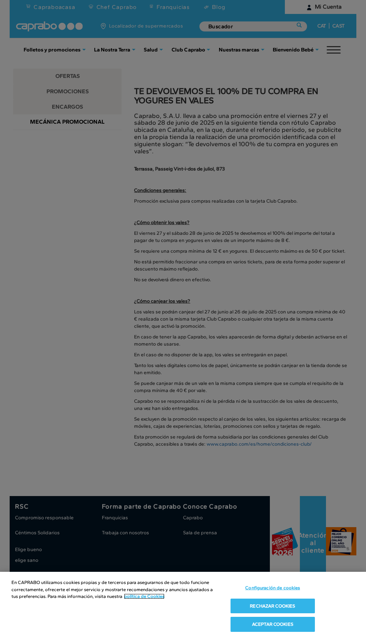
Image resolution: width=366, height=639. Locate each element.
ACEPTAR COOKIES (272, 624)
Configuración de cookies (272, 587)
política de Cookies (144, 596)
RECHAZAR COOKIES (272, 606)
